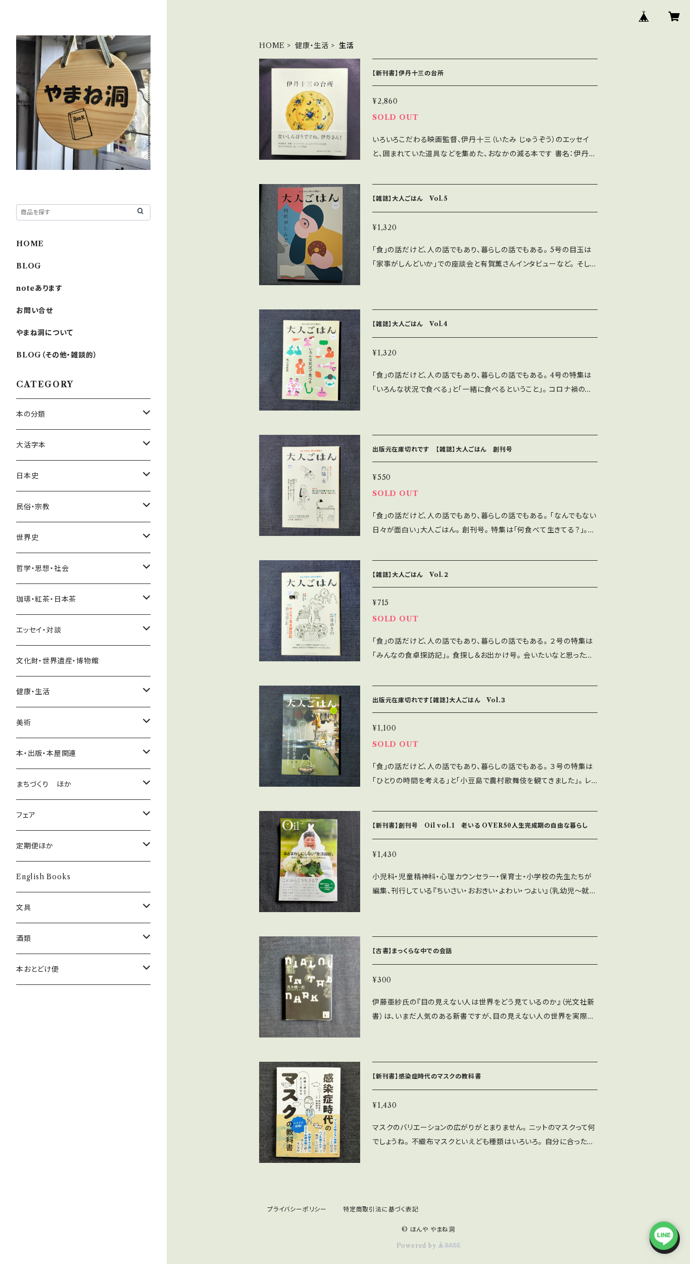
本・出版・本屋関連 (46, 753)
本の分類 (30, 414)
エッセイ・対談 (39, 630)
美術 (23, 722)
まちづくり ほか (43, 784)
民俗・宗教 (33, 506)
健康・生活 (312, 45)
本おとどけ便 (37, 969)
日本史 (27, 475)
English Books (43, 876)
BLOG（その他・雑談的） (56, 354)
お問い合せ (34, 310)
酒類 (23, 938)
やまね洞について (44, 332)
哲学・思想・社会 (42, 568)
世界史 (27, 537)
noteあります (39, 288)
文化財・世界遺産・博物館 (57, 660)
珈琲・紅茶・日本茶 (46, 599)
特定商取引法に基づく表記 (381, 1209)
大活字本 (31, 444)
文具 (23, 907)
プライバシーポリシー (297, 1209)
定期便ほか (35, 845)
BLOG (28, 265)
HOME (272, 45)
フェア (25, 815)
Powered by (417, 1245)
